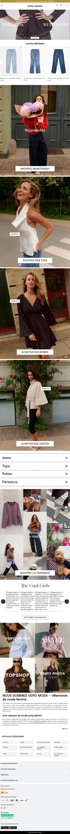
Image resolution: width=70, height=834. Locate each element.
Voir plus (64, 728)
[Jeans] (35, 456)
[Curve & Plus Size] (52, 675)
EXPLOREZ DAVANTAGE (35, 617)
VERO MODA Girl (39, 723)
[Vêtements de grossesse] (17, 640)
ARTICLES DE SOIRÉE (58, 754)
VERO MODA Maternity (39, 721)
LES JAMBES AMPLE (41, 748)
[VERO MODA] (35, 6)
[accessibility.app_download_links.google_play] (5, 829)
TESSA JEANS (58, 747)
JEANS (22, 742)
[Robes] (35, 336)
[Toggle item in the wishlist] (20, 47)
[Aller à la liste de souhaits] (64, 6)
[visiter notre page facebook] (1, 808)
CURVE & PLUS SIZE (43, 742)
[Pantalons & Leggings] (35, 484)
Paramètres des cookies (35, 832)
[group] (11, 64)
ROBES (5, 747)
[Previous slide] (1, 62)
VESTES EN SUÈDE (26, 747)
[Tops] (35, 244)
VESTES (5, 742)
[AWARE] (52, 640)
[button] (11, 61)
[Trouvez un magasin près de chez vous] (57, 6)
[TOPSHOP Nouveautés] (17, 675)
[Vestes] (35, 428)
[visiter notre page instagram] (5, 808)
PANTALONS (24, 753)
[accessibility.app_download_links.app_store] (13, 829)
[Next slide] (68, 62)
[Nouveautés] (35, 130)
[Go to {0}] (35, 25)
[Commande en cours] (68, 5)
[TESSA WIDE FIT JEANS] (35, 534)
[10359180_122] (35, 382)
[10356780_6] (35, 199)
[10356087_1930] (35, 291)
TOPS (5, 753)
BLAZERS (57, 742)
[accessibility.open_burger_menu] (2, 5)
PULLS (39, 753)
